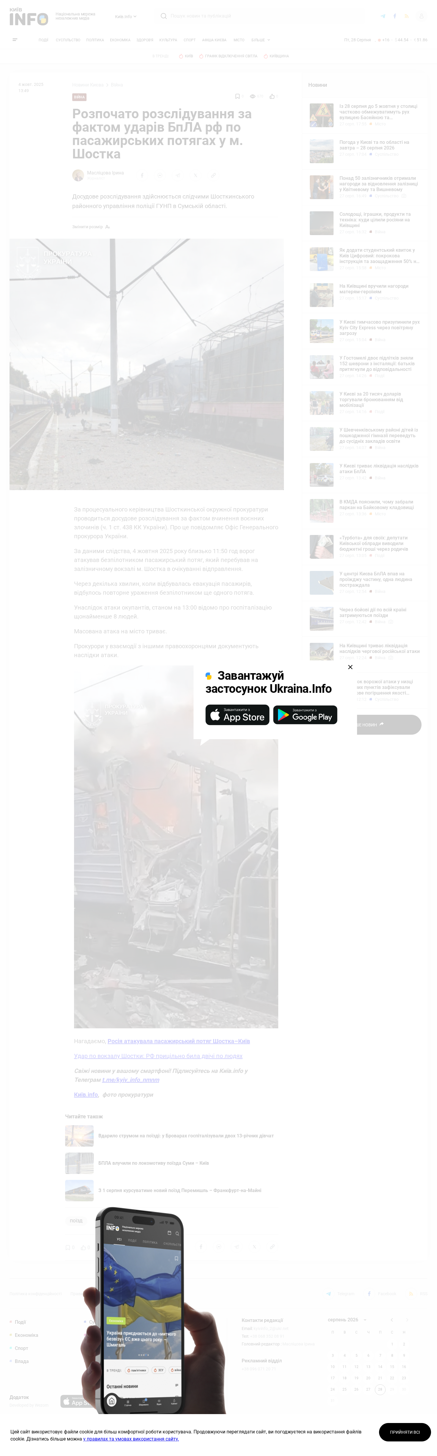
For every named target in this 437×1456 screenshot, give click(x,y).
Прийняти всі (405, 1432)
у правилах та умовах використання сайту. (131, 1439)
